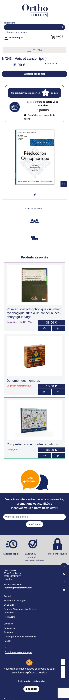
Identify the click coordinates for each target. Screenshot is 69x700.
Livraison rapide (11, 553)
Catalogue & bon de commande (20, 636)
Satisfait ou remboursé (34, 556)
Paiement (8, 632)
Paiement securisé (57, 553)
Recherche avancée (16, 32)
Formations (9, 617)
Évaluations (10, 604)
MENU (37, 50)
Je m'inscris (34, 524)
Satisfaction (10, 628)
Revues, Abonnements (15, 609)
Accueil (7, 596)
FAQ (6, 648)
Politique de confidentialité (31, 681)
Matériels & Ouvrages (15, 600)
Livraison (8, 623)
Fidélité (7, 641)
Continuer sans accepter (18, 652)
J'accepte (31, 689)
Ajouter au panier (34, 73)
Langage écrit (14, 449)
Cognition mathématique (19, 385)
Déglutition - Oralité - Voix (19, 322)
